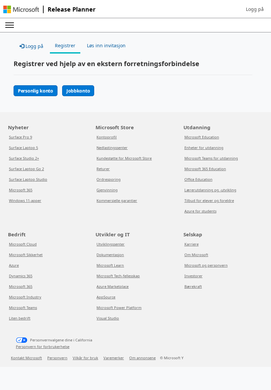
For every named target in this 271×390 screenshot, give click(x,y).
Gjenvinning (107, 189)
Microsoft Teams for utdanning (211, 158)
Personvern (57, 357)
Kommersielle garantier (117, 200)
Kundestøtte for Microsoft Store (124, 158)
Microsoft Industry (25, 296)
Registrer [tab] (65, 45)
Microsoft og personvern (206, 265)
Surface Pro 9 (20, 137)
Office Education (198, 179)
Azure (14, 265)
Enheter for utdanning (203, 147)
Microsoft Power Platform (119, 307)
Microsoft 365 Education (205, 168)
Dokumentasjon (110, 254)
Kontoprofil (107, 137)
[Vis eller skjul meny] (9, 25)
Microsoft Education (201, 137)
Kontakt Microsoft (26, 357)
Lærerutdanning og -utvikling (210, 189)
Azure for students (200, 211)
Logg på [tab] (33, 46)
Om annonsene (142, 357)
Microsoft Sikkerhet (26, 254)
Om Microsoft (196, 254)
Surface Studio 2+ (24, 158)
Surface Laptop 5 (23, 147)
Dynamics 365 (20, 275)
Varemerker (113, 357)
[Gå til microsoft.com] (21, 9)
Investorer (193, 275)
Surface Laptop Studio (28, 179)
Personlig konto (35, 91)
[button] (255, 9)
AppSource (106, 296)
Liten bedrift (19, 318)
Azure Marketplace (113, 286)
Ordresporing (109, 179)
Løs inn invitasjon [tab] (106, 45)
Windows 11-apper (25, 200)
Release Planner (72, 9)
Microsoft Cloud (23, 244)
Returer (103, 168)
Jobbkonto (78, 91)
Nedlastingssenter (112, 147)
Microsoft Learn (110, 265)
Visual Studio (108, 318)
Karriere (191, 244)
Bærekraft (193, 286)
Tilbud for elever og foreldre (209, 200)
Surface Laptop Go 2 (26, 168)
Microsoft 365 (20, 189)
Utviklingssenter (111, 244)
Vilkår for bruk (85, 357)
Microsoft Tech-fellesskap (118, 275)
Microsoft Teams (23, 307)
